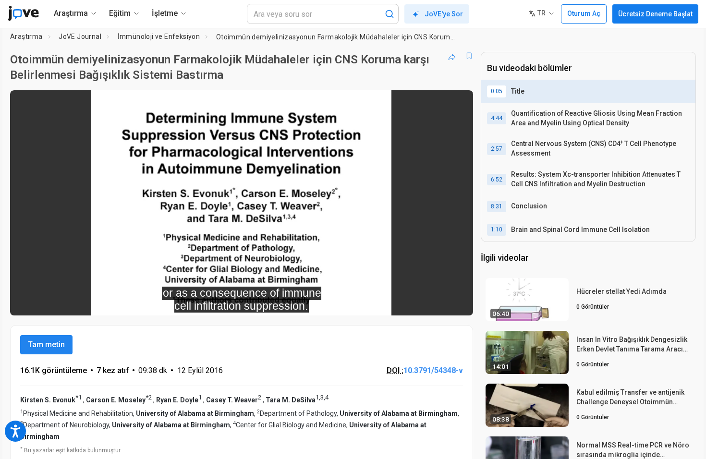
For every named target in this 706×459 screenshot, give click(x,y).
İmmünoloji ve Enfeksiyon (159, 36)
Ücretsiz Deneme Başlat (655, 14)
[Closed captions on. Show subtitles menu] (436, 301)
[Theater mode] (457, 301)
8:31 (496, 206)
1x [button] (416, 301)
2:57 (496, 148)
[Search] (389, 14)
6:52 (496, 179)
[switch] (361, 301)
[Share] (452, 56)
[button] (457, 103)
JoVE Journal (80, 36)
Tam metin (46, 344)
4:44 (496, 118)
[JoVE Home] (23, 13)
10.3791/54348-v (433, 370)
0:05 (496, 91)
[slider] (188, 301)
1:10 (496, 229)
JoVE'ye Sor (444, 14)
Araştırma (26, 36)
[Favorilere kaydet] (469, 56)
